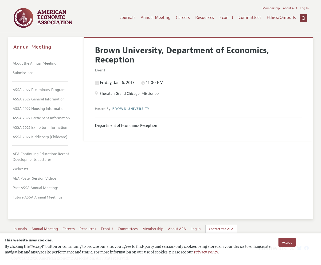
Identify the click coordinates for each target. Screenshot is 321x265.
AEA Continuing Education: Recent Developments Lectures (41, 157)
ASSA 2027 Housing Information (39, 108)
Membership (271, 8)
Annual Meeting (156, 17)
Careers (183, 17)
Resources (204, 17)
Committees (250, 17)
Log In (304, 8)
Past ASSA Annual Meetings (36, 188)
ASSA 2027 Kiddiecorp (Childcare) (40, 137)
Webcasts (20, 169)
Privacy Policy (206, 252)
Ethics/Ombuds (281, 17)
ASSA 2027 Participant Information (41, 118)
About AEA (290, 8)
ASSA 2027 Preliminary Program (39, 89)
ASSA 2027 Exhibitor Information (40, 127)
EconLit (226, 17)
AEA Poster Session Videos (34, 178)
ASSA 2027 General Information (39, 99)
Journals (127, 17)
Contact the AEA (221, 229)
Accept (287, 242)
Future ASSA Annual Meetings (37, 197)
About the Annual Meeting (34, 63)
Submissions (23, 72)
